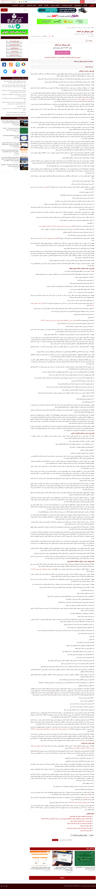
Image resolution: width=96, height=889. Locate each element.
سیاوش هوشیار (87, 886)
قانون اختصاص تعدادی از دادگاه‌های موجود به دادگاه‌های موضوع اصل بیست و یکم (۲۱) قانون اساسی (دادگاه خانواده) (66, 819)
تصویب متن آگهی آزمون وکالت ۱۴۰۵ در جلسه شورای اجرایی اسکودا (14, 109)
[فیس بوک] (26, 1)
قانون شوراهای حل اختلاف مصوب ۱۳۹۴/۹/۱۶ (79, 802)
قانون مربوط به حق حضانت (86, 826)
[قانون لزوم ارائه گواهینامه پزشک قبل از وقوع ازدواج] (24, 138)
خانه (84, 5)
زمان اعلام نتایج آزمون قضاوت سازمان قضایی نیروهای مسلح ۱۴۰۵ (14, 99)
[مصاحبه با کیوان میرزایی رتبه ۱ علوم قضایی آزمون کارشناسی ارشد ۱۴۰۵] (24, 167)
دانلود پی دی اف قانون (62, 53)
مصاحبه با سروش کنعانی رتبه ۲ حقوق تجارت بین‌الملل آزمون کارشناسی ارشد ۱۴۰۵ (14, 95)
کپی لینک (55, 840)
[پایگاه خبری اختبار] (92, 5)
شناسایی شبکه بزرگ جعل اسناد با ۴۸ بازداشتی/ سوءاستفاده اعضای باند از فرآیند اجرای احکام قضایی (14, 91)
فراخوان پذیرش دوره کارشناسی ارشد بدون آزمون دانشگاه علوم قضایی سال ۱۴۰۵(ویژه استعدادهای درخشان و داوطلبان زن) (10, 159)
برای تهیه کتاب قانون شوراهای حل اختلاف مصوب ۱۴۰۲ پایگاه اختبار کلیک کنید (62, 57)
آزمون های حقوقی (31, 5)
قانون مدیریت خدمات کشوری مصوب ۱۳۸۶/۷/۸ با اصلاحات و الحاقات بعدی (56, 226)
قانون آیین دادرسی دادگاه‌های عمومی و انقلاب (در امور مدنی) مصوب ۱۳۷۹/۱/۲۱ (59, 320)
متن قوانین (80, 27)
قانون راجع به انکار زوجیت (86, 830)
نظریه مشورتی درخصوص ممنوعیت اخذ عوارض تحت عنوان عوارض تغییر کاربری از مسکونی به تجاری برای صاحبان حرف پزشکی (14, 86)
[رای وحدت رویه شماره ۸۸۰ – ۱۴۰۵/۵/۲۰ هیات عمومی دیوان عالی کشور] (85, 858)
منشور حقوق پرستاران (21, 106)
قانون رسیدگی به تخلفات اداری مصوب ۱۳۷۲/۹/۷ (43, 569)
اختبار (91, 835)
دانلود (39, 5)
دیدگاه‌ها (62, 878)
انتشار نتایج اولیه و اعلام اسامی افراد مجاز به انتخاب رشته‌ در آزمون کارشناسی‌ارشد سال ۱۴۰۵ (40, 868)
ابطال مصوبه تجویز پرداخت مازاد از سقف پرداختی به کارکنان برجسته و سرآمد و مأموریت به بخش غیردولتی (14, 103)
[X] (24, 1)
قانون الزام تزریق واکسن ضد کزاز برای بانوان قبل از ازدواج (79, 823)
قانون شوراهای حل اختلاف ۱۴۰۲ (78, 835)
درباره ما (22, 5)
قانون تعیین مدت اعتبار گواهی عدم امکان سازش (81, 821)
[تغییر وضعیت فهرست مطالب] (86, 40)
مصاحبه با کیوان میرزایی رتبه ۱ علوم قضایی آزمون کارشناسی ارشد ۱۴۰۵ (10, 165)
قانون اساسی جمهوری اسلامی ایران (83, 99)
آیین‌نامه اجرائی (86, 797)
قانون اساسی (46, 187)
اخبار (46, 5)
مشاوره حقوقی (77, 5)
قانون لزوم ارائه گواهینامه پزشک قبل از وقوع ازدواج (81, 816)
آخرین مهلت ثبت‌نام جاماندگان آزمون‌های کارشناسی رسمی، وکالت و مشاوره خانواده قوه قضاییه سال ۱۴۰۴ (63, 869)
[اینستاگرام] (21, 1)
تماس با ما (14, 5)
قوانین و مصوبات (54, 5)
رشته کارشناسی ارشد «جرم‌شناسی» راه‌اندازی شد (70, 1)
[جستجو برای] (2, 2)
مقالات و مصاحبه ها (67, 5)
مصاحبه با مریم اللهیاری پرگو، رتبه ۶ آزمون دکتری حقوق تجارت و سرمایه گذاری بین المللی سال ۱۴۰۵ (15, 81)
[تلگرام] (19, 1)
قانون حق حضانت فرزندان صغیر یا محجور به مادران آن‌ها (79, 828)
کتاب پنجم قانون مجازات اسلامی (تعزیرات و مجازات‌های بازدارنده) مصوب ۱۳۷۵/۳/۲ (50, 729)
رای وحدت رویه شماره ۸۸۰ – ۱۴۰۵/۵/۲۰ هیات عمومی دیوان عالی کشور (85, 868)
